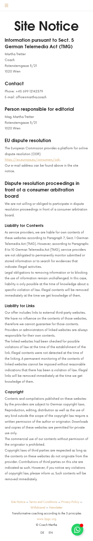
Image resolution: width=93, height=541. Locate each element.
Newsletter (56, 508)
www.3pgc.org (46, 519)
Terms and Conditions (43, 502)
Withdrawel (37, 508)
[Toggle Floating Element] (77, 530)
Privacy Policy (70, 502)
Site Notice (18, 502)
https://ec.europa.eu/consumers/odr (32, 160)
